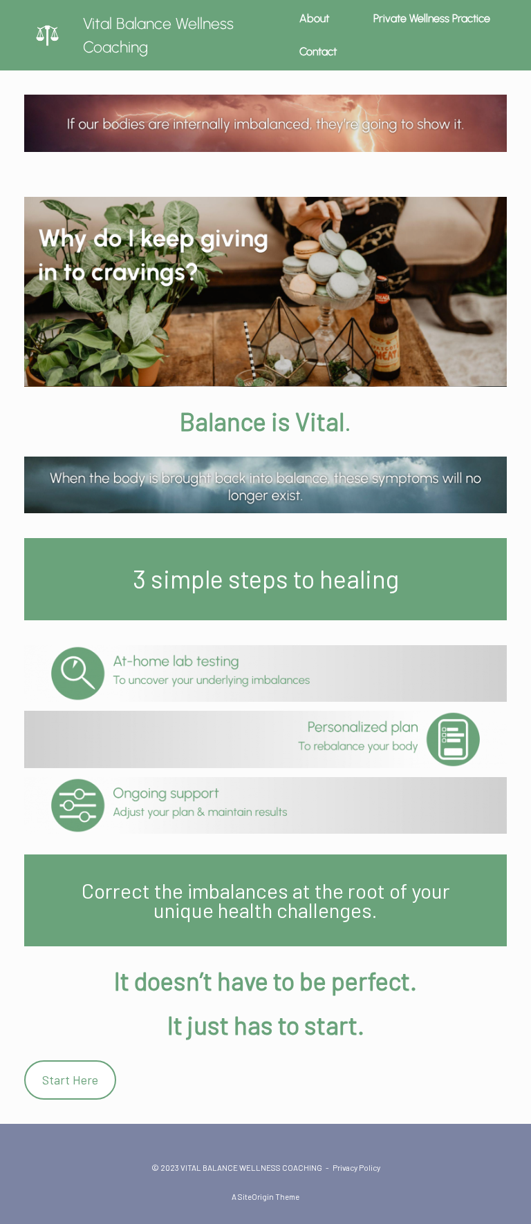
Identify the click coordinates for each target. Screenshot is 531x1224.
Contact (318, 51)
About (314, 18)
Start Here (70, 1079)
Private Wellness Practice (431, 18)
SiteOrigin (256, 1196)
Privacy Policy (356, 1167)
